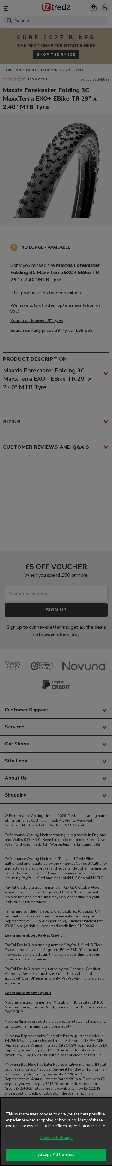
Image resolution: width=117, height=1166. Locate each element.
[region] (56, 1131)
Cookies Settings (56, 1138)
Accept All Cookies (56, 1154)
